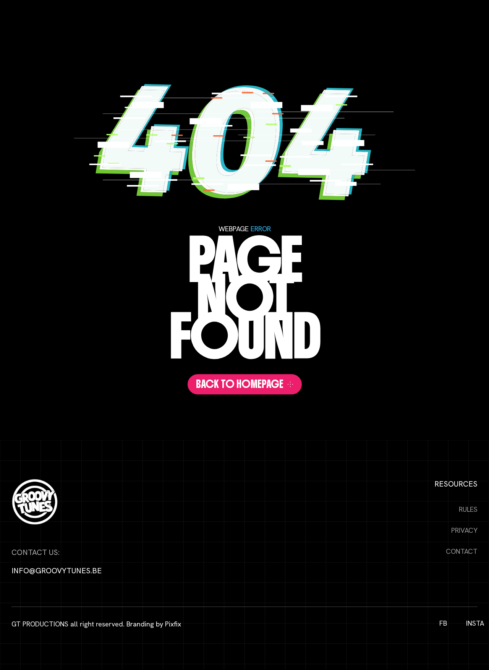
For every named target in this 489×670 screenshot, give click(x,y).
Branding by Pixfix (153, 624)
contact (462, 551)
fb (443, 623)
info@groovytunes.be (56, 571)
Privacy (464, 530)
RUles (468, 509)
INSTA (472, 623)
